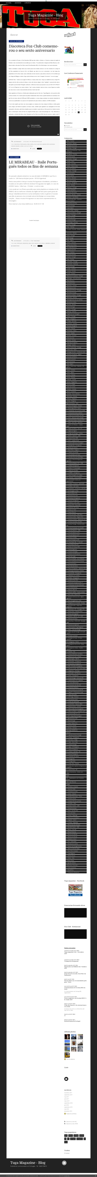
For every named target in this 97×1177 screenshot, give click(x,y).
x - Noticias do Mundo (71, 836)
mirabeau (48, 243)
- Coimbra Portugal (71, 220)
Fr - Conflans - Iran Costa (72, 486)
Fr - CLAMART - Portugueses (73, 472)
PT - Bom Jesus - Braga (71, 739)
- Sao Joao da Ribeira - (71, 356)
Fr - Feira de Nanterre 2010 (72, 532)
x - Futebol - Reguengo (71, 815)
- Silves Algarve (69, 364)
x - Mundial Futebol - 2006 (72, 827)
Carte (66, 1067)
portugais (19, 243)
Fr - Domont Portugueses (72, 500)
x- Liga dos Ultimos (71, 862)
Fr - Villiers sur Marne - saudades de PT (75, 711)
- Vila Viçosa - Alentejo (71, 396)
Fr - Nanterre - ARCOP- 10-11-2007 (74, 616)
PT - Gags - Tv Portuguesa (72, 747)
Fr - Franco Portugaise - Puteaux (74, 405)
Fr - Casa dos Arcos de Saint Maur (74, 457)
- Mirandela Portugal (71, 292)
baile (30, 243)
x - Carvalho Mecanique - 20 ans (74, 796)
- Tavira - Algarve (70, 372)
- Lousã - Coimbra (70, 273)
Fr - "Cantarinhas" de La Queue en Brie (75, 410)
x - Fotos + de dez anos (72, 810)
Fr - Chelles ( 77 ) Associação (73, 468)
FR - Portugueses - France (72, 642)
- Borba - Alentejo (70, 185)
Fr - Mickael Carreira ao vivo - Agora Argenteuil (75, 597)
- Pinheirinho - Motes (71, 330)
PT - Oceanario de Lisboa (72, 756)
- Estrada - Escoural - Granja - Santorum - (76, 230)
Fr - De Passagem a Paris (72, 490)
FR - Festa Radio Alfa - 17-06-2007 (74, 542)
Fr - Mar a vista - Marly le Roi (73, 594)
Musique (68, 732)
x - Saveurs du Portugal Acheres (74, 846)
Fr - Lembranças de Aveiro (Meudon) (75, 585)
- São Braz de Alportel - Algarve (73, 354)
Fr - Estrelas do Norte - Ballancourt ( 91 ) (76, 519)
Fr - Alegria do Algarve (71, 431)
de (65, 1138)
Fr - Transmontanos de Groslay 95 (74, 689)
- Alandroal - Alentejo (71, 143)
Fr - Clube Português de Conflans (74, 475)
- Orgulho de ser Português (72, 314)
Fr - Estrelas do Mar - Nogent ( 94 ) (74, 517)
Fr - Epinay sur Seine (71, 509)
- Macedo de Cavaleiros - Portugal (74, 276)
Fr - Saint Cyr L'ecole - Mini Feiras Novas (76, 668)
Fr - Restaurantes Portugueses (73, 663)
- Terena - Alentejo (70, 375)
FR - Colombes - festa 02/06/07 (74, 477)
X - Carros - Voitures (71, 794)
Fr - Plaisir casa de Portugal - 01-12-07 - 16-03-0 (76, 632)
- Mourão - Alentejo (71, 304)
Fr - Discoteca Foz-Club (36, 141)
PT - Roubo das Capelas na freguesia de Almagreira (76, 766)
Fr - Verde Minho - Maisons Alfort (74, 704)
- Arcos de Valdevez (71, 168)
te (28, 146)
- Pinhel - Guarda (70, 333)
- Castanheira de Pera (71, 203)
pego (31, 146)
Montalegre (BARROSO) (71, 730)
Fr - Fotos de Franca (71, 563)
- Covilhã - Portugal (70, 224)
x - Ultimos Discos (70, 855)
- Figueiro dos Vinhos (71, 245)
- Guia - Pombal (70, 259)
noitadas (52, 144)
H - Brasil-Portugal (70, 720)
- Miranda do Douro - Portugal (73, 290)
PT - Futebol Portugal (71, 744)
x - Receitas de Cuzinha (72, 843)
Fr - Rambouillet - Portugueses (73, 661)
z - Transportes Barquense (72, 872)
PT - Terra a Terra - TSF (71, 769)
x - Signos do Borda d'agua (73, 848)
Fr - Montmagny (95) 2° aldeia (73, 408)
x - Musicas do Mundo (71, 834)
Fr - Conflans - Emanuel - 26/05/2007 (75, 483)
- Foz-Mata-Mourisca (71, 247)
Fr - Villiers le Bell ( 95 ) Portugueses (74, 708)
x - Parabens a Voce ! (71, 839)
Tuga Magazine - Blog (45, 15)
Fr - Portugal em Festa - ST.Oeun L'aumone (74, 638)
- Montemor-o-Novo (71, 302)
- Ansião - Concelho (71, 163)
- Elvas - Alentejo (70, 227)
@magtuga (66, 1153)
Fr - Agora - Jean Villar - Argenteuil (74, 422)
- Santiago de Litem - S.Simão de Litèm (75, 352)
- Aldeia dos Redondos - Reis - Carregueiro (73, 151)
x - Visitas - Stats (70, 858)
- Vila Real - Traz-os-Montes (73, 394)
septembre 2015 (68, 1107)
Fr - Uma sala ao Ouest (72, 699)
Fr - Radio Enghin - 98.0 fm (72, 659)
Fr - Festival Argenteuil (71, 549)
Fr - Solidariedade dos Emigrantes (74, 680)
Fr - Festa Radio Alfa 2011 (72, 544)
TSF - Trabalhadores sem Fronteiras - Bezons (75, 778)
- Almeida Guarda (70, 156)
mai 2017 (66, 1097)
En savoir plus (67, 1175)
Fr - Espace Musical (71, 512)
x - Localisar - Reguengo (72, 822)
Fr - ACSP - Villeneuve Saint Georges (75, 417)
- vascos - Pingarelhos (71, 382)
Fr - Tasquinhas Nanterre (72, 687)
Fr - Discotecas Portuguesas (73, 498)
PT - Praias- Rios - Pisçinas (72, 763)
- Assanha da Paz (70, 173)
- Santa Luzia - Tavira (71, 349)
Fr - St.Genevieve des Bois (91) (73, 685)
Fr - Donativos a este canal (72, 502)
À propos (28, 3)
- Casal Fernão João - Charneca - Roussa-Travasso (74, 200)
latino (21, 146)
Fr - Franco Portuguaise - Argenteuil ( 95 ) (76, 568)
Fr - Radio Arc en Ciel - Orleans (73, 656)
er (65, 1015)
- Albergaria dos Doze (71, 145)
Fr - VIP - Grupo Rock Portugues (74, 716)
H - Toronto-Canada (71, 725)
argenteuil (25, 243)
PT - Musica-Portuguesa (72, 754)
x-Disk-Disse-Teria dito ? (72, 865)
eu (27, 146)
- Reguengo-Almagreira (71, 342)
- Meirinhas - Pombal (71, 285)
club (38, 144)
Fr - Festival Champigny (71, 551)
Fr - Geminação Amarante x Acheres (75, 570)
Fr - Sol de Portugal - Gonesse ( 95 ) (75, 678)
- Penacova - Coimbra (71, 323)
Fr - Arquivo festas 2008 (72, 438)
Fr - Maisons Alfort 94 (71, 589)
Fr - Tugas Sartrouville (71, 694)
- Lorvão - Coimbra (71, 268)
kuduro (18, 146)
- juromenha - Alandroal (72, 264)
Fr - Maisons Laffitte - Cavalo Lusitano (75, 592)
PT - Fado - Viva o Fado (72, 742)
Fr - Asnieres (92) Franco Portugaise (74, 443)
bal (15, 243)
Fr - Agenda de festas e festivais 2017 (75, 420)
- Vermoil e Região (70, 384)
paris (28, 144)
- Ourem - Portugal (70, 316)
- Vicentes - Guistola (71, 389)
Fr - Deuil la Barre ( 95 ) (71, 493)
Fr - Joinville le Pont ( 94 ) (72, 580)
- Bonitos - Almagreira (71, 182)
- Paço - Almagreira (71, 318)
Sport (67, 775)
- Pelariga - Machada (71, 321)
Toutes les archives (71, 1113)
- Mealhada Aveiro (70, 283)
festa (48, 144)
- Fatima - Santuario (71, 242)
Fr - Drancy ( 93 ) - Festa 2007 (73, 505)
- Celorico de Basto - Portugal (73, 212)
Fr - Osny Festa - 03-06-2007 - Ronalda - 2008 (76, 621)
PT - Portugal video (70, 761)
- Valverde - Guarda (71, 379)
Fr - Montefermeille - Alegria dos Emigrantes (74, 606)
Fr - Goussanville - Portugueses (73, 573)
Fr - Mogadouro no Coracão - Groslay (75, 603)
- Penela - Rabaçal (70, 328)
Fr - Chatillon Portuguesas (72, 465)
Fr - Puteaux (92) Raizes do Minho (74, 654)
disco (40, 144)
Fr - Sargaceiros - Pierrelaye (73, 670)
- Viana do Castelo (70, 386)
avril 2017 (66, 1099)
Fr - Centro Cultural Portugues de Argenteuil (74, 460)
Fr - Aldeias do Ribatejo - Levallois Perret (74, 425)
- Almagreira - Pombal (71, 154)
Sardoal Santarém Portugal (72, 1021)
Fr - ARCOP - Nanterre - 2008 (73, 435)
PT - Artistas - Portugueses (72, 737)
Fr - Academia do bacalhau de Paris (75, 415)
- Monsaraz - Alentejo (71, 297)
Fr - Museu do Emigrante (72, 614)
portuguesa (23, 144)
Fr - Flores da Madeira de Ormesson (75, 561)
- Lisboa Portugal (70, 266)
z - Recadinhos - (70, 870)
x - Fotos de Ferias (70, 813)
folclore (41, 243)
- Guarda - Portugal (71, 257)
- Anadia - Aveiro (70, 161)
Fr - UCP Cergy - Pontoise (72, 697)
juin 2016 (66, 1105)
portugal (76, 1135)
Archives (18, 3)
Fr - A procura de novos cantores (74, 413)
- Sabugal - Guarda (70, 345)
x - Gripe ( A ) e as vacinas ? (72, 817)
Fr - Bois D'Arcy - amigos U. (72, 450)
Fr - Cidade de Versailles (72, 470)
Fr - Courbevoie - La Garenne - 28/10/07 (76, 488)
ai (24, 146)
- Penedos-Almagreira (71, 326)
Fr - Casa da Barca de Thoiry (73, 454)
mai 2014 (66, 1109)
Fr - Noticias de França (71, 618)
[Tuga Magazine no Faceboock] (76, 890)
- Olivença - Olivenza (71, 311)
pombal (82, 1135)
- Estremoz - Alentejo (71, 233)
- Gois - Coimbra (70, 252)
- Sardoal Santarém (71, 359)
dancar (13, 146)
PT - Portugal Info (70, 758)
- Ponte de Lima (70, 337)
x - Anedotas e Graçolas (72, 786)
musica (44, 144)
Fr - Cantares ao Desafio (72, 452)
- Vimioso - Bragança (71, 398)
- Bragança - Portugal (71, 187)
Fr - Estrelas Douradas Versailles (74, 521)
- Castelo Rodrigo (70, 205)
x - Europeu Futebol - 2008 (72, 805)
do (68, 1138)
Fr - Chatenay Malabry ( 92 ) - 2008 (74, 463)
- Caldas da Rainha (70, 190)
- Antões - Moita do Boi (72, 166)
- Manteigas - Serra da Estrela (73, 278)
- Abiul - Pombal (70, 141)
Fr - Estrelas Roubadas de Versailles (75, 528)
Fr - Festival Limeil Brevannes (73, 554)
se (25, 146)
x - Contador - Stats (71, 803)
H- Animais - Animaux (71, 727)
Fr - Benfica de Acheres (72, 447)
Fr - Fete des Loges (71, 556)
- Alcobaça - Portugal (71, 148)
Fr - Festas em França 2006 (73, 547)
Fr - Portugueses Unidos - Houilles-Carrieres (74, 648)
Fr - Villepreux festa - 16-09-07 (73, 706)
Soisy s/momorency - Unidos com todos (74, 772)
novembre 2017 (68, 1092)
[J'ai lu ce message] (95, 1175)
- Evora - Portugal (70, 235)
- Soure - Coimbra (70, 370)
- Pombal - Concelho (71, 335)
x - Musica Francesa (71, 832)
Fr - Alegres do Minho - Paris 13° (74, 428)
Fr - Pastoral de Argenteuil (72, 624)
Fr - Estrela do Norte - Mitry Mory (74, 514)
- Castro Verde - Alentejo (72, 210)
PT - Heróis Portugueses (72, 749)
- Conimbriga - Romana (72, 222)
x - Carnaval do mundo (72, 791)
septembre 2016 (68, 1103)
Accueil (8, 3)
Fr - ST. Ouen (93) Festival (72, 682)
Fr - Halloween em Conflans (73, 575)
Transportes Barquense (71, 961)
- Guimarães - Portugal (71, 261)
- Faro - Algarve (70, 240)
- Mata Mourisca (70, 280)
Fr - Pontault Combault (71, 635)
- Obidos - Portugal (71, 309)
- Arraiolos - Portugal (71, 171)
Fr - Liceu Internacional (71, 587)
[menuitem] (9, 3)
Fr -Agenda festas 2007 (72, 718)
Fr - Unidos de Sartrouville (72, 701)
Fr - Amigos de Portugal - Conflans (74, 433)
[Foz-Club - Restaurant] (75, 939)
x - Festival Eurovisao (71, 808)
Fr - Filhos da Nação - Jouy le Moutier (75, 558)
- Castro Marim (70, 208)
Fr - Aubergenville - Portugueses (74, 445)
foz (35, 144)
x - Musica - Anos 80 (71, 829)
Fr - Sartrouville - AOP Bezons (73, 673)
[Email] (66, 1079)
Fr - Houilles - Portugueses (72, 578)
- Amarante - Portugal (71, 159)
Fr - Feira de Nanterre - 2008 (73, 530)
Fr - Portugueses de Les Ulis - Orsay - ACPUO (75, 644)
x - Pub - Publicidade (35, 240)
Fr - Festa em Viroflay (71, 537)
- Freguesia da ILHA (71, 249)
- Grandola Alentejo (71, 254)
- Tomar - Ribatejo (70, 377)
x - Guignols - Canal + (71, 820)
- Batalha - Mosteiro (71, 178)
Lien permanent (17, 141)
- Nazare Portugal (70, 307)
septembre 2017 (68, 1095)
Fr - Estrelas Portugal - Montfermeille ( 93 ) (75, 524)
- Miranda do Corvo (71, 288)
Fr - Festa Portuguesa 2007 (72, 539)
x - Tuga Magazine (70, 853)
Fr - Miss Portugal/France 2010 (73, 600)
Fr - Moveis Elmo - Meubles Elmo (74, 611)
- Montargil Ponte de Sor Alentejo (74, 299)
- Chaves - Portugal (70, 215)
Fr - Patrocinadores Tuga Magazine (74, 627)
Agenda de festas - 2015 (72, 403)
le (44, 243)
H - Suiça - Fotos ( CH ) (71, 723)
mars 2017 (66, 1101)
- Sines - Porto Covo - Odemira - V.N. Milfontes (75, 367)
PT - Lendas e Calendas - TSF (73, 751)
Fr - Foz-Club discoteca (72, 566)
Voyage (68, 784)
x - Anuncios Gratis (70, 789)
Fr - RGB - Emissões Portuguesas (74, 666)
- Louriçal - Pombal (71, 271)
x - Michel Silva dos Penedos (73, 824)
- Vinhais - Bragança (71, 401)
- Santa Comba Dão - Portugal (73, 347)
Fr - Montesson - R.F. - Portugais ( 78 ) (75, 609)
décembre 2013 (68, 1111)
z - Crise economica (71, 867)
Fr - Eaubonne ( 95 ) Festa (72, 507)
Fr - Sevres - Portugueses (72, 675)
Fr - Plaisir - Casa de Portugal (73, 629)
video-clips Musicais (71, 782)
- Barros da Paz (70, 175)
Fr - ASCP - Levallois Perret (72, 440)
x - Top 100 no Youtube (72, 851)
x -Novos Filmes (70, 860)
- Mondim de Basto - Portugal (73, 295)
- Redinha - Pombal (71, 340)
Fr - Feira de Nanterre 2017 (72, 535)
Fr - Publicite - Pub (70, 651)
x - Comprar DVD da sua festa (73, 801)
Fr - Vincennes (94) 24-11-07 (73, 713)
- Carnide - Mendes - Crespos (73, 194)
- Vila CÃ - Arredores (71, 391)
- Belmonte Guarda (71, 180)
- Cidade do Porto (70, 217)
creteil (32, 144)
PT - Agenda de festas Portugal (73, 735)
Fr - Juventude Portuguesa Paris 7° (74, 582)
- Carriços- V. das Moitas (72, 197)
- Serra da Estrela (70, 361)
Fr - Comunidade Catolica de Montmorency (73, 480)
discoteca (17, 144)
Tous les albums (70, 1059)
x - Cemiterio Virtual (71, 798)
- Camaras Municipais (71, 192)
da (84, 1138)
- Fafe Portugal (69, 238)
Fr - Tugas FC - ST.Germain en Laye (74, 692)
